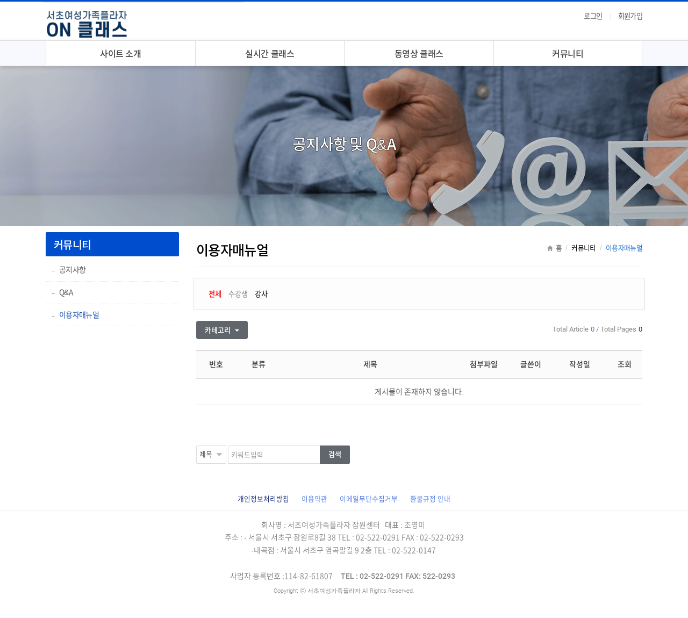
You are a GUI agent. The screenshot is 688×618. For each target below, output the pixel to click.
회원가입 (630, 16)
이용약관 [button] (314, 498)
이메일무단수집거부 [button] (369, 498)
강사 (261, 294)
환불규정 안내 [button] (430, 498)
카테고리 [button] (218, 330)
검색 (334, 454)
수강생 (238, 294)
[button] (263, 499)
